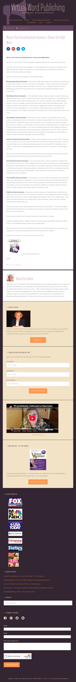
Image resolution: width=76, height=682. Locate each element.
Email (6, 633)
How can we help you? (12, 641)
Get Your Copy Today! (38, 482)
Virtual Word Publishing (38, 7)
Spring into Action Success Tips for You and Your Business (22, 584)
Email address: (11, 380)
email (23, 618)
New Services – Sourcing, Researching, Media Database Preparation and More (28, 588)
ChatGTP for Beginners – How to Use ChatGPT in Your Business (24, 576)
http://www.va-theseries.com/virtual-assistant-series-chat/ (24, 235)
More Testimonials (38, 435)
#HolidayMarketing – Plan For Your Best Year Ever (20, 592)
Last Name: (10, 371)
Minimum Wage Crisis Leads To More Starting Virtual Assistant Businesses (27, 580)
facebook (5, 618)
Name (6, 626)
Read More (38, 340)
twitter (17, 618)
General (18, 265)
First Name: (10, 361)
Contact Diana (46, 678)
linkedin (11, 618)
